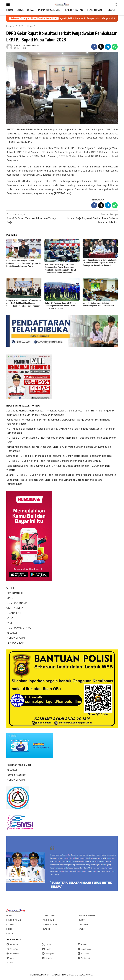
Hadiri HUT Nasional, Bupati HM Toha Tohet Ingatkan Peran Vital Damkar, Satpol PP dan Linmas (60, 306)
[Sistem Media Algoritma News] (62, 4)
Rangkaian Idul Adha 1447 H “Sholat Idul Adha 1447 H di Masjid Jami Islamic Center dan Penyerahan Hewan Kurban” (23, 303)
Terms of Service (16, 774)
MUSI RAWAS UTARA (18, 627)
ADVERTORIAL (48, 915)
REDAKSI (11, 632)
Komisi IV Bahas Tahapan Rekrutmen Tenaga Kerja (31, 218)
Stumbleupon (87, 949)
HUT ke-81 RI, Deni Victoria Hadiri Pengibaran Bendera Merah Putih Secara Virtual (53, 460)
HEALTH (46, 929)
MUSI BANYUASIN (17, 603)
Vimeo (12, 958)
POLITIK (10, 924)
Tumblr (49, 949)
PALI (9, 622)
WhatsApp (14, 949)
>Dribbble (85, 953)
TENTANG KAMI (15, 642)
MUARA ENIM (14, 612)
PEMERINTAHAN (13, 920)
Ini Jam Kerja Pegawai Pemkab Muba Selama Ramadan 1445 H (92, 218)
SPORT (81, 929)
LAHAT (10, 617)
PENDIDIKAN (48, 920)
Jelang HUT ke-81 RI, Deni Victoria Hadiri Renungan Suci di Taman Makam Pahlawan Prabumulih (61, 474)
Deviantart (85, 958)
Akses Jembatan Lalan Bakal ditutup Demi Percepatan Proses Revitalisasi (98, 304)
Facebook (14, 944)
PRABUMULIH (14, 593)
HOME (9, 915)
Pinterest (84, 944)
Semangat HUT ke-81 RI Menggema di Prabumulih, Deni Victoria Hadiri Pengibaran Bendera (59, 455)
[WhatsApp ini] (115, 47)
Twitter (48, 944)
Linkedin (49, 958)
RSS (11, 962)
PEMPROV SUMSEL (86, 915)
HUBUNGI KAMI (15, 637)
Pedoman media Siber (18, 764)
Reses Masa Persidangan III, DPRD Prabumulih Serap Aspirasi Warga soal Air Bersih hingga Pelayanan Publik (60, 18)
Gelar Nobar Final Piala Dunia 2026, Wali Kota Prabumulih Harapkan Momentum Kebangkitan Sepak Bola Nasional (99, 262)
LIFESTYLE (83, 924)
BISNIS (9, 929)
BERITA (9, 933)
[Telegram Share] (108, 47)
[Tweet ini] (101, 47)
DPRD (9, 598)
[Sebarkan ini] (94, 47)
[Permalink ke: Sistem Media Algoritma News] (9, 46)
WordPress (14, 953)
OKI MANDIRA (14, 608)
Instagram (50, 953)
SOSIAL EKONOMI (50, 924)
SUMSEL (11, 588)
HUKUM (81, 920)
